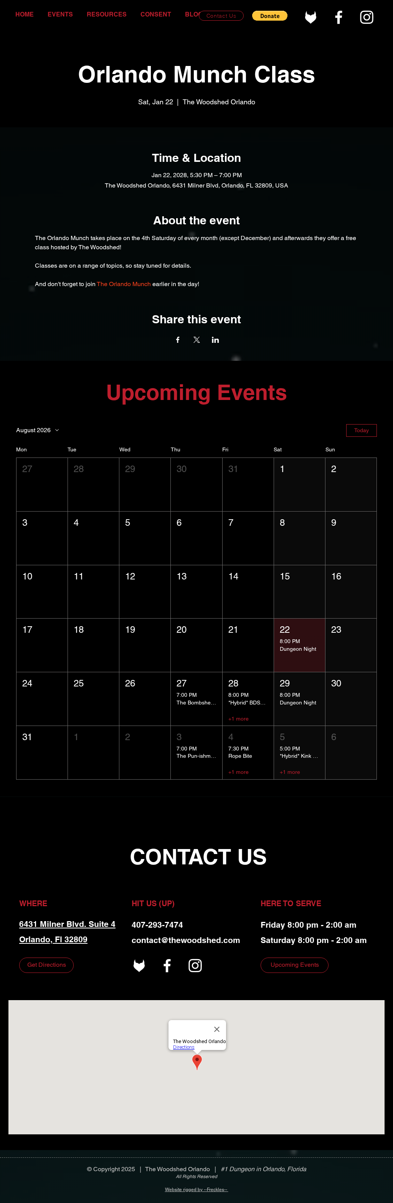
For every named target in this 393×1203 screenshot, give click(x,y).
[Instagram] (366, 17)
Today (361, 430)
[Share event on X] (196, 340)
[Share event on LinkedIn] (215, 340)
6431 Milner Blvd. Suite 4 (67, 924)
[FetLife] (310, 17)
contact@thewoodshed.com (186, 940)
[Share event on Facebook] (178, 340)
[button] (269, 16)
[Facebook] (338, 17)
